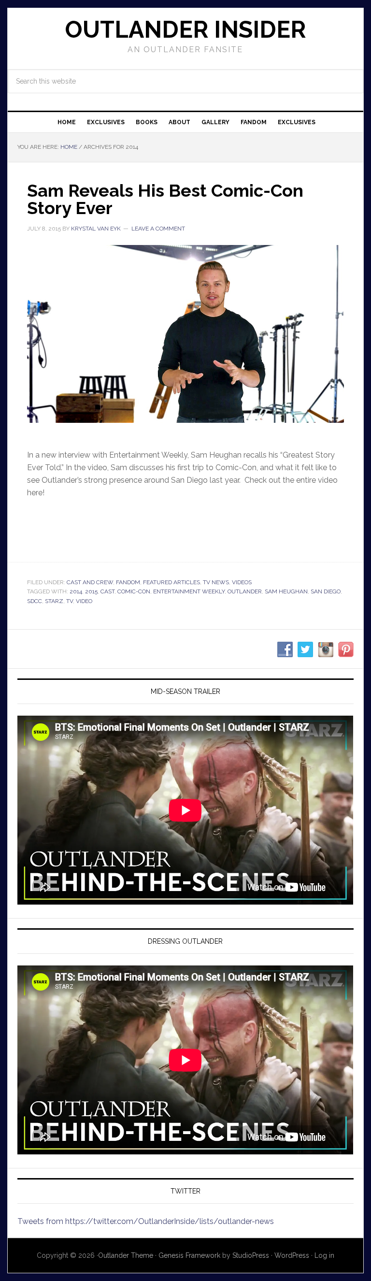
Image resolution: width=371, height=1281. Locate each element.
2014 (76, 591)
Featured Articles (171, 582)
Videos (242, 582)
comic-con (133, 591)
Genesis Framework (189, 1255)
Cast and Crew (90, 582)
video (84, 601)
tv (69, 601)
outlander (245, 591)
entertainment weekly (189, 591)
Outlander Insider (185, 29)
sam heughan (286, 591)
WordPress (291, 1255)
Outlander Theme (125, 1255)
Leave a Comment (158, 228)
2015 (91, 591)
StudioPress (250, 1255)
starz (54, 601)
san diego (326, 591)
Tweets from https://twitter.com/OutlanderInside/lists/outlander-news (145, 1221)
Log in (324, 1255)
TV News (216, 582)
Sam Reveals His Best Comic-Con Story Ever (165, 199)
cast (107, 591)
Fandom (128, 582)
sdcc (34, 601)
